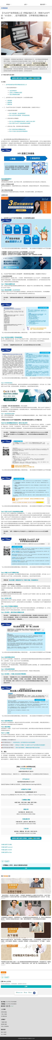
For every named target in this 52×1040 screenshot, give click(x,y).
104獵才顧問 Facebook (6, 847)
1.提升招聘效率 (13, 90)
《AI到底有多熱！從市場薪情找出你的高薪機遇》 (24, 742)
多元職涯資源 (4, 1016)
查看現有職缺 (4, 1012)
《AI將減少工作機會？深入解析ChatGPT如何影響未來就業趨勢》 (30, 745)
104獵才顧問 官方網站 (6, 844)
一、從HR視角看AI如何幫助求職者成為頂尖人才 (15, 84)
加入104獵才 (3, 1034)
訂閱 (26, 986)
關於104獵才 (3, 1032)
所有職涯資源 (4, 8)
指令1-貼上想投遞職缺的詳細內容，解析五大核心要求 (22, 121)
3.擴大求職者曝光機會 (14, 94)
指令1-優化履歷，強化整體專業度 (17, 113)
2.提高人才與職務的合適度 (15, 92)
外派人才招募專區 (5, 1026)
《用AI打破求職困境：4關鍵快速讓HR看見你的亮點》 (28, 747)
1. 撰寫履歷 (9, 100)
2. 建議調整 (9, 102)
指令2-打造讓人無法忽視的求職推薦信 (18, 131)
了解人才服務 (4, 1014)
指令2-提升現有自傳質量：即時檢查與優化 (19, 115)
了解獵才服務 (4, 1022)
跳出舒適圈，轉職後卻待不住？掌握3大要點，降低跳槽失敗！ (24, 580)
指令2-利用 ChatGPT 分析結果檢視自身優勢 (19, 123)
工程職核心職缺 (26, 799)
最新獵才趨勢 (4, 1024)
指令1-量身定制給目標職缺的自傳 (17, 129)
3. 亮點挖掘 (9, 104)
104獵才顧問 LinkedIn (6, 849)
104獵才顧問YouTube (6, 852)
